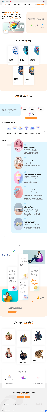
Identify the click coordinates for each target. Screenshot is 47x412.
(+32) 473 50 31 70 (13, 1)
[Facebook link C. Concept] (37, 404)
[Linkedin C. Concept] (39, 404)
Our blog (24, 4)
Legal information (43, 410)
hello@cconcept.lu (7, 404)
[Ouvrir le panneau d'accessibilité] (46, 411)
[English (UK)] (44, 1)
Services (19, 4)
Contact (29, 4)
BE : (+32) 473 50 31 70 (17, 404)
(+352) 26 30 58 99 (7, 1)
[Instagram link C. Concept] (41, 404)
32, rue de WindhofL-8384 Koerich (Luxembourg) (28, 404)
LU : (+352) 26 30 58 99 (17, 403)
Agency (14, 4)
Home (3, 8)
